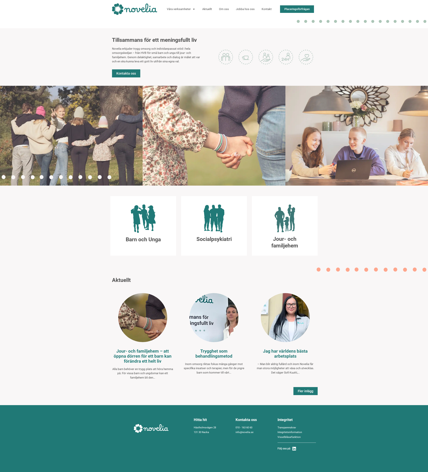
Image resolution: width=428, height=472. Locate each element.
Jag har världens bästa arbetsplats (285, 354)
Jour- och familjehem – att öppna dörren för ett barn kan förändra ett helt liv (143, 356)
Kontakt (267, 9)
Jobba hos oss (245, 9)
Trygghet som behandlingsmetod (213, 354)
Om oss (224, 9)
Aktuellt (207, 9)
